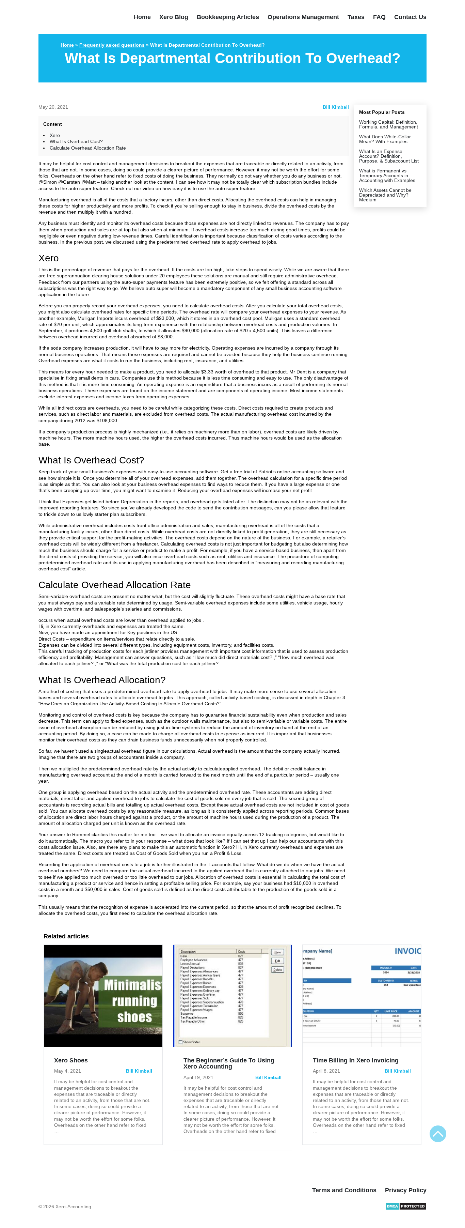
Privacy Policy (406, 1190)
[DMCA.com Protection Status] (406, 1208)
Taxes (356, 17)
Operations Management (303, 17)
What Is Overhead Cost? (76, 141)
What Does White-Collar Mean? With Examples (385, 139)
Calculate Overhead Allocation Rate (88, 148)
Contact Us (410, 17)
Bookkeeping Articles (228, 17)
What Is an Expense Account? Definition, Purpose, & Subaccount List (389, 156)
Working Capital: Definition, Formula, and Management (388, 124)
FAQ (379, 17)
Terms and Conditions (344, 1190)
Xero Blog (173, 17)
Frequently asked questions (112, 45)
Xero (55, 135)
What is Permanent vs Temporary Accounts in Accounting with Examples (387, 175)
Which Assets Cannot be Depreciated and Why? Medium (385, 194)
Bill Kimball (336, 107)
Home (142, 17)
